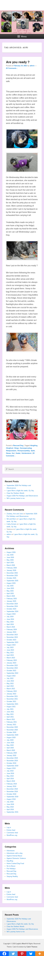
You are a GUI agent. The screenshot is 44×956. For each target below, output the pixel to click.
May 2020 (10, 745)
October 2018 (11, 794)
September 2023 (12, 642)
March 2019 (11, 781)
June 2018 (10, 804)
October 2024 (11, 609)
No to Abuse (11, 866)
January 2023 (11, 663)
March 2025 (11, 596)
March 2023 (11, 658)
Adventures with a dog (14, 853)
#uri (13, 453)
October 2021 (11, 701)
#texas (8, 453)
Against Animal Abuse (14, 856)
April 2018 (10, 809)
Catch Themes (32, 947)
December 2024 (12, 604)
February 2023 (12, 660)
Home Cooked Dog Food (15, 863)
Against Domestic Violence (16, 858)
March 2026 (11, 565)
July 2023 (10, 647)
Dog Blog (10, 861)
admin (32, 66)
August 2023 (11, 645)
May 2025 (10, 591)
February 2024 (12, 629)
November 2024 (12, 606)
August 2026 (11, 552)
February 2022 (12, 691)
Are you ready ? (18, 62)
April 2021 (10, 717)
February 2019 (12, 784)
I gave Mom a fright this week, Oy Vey (20, 491)
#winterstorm (26, 453)
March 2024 (11, 627)
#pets (33, 451)
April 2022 (10, 686)
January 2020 (11, 755)
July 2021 (10, 709)
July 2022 (10, 678)
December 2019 (12, 758)
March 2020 (11, 750)
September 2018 (12, 797)
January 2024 (11, 632)
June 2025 (10, 588)
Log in (9, 827)
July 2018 (10, 802)
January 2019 (11, 786)
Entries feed (11, 830)
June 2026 (10, 557)
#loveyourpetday (23, 451)
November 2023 (12, 637)
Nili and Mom (11, 519)
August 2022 (11, 676)
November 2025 (12, 575)
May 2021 (10, 714)
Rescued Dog (18, 445)
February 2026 (12, 568)
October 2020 (11, 732)
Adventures (11, 851)
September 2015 (12, 812)
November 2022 (12, 668)
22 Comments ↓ (12, 68)
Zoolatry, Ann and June (15, 514)
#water (18, 453)
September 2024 (12, 611)
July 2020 (10, 740)
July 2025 (10, 586)
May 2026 (10, 560)
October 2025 (11, 578)
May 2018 (10, 807)
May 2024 (10, 622)
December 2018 (12, 789)
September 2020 (12, 735)
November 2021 (12, 699)
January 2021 (11, 724)
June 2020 (10, 743)
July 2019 (10, 771)
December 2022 (12, 665)
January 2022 (11, 694)
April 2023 (10, 655)
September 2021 (12, 704)
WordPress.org (12, 835)
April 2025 (10, 593)
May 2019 (10, 776)
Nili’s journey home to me (16, 498)
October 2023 (11, 640)
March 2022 (11, 689)
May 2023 (10, 653)
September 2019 (12, 766)
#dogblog (33, 445)
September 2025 (12, 581)
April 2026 (10, 562)
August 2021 (11, 707)
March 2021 (11, 719)
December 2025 (12, 573)
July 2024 (10, 616)
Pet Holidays (11, 869)
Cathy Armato (11, 524)
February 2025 (12, 599)
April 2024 (10, 624)
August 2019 (11, 768)
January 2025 (11, 601)
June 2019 (10, 773)
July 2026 (10, 555)
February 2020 (12, 753)
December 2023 (12, 635)
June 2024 (10, 619)
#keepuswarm (11, 451)
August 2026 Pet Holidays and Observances (22, 496)
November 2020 (12, 730)
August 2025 (11, 583)
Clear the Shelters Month (15, 493)
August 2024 (11, 614)
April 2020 (10, 748)
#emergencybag (26, 448)
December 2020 (12, 727)
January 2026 (11, 570)
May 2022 (10, 683)
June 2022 (10, 681)
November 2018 (12, 791)
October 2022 (11, 670)
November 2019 (12, 761)
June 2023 (10, 650)
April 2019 (10, 778)
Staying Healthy (12, 876)
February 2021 (12, 722)
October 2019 (11, 763)
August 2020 (11, 737)
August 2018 (11, 799)
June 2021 (10, 712)
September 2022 (12, 673)
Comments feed (12, 833)
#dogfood (9, 448)
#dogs (16, 448)
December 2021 (12, 696)
